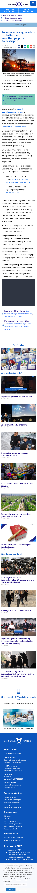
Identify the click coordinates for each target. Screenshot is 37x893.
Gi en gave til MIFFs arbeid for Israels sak (18, 698)
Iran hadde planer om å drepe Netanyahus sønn (14, 454)
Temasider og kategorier (12, 802)
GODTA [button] (11, 889)
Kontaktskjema (14, 754)
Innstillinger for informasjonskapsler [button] (16, 884)
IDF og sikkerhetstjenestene (21, 313)
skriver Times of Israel (16, 126)
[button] (31, 46)
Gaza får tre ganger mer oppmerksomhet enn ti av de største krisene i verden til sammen (17, 674)
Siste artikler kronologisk (12, 800)
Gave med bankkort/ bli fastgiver (19, 852)
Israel (4, 126)
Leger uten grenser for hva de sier (16, 397)
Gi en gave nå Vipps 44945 (9, 10)
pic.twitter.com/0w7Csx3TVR (18, 182)
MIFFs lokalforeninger (11, 821)
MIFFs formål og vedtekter (13, 824)
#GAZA (15, 179)
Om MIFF (7, 818)
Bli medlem (7, 816)
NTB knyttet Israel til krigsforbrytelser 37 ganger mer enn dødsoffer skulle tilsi (17, 580)
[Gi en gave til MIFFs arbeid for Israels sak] (18, 691)
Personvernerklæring (11, 829)
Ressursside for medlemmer (13, 826)
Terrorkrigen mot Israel (13, 316)
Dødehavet (8, 326)
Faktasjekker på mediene (12, 807)
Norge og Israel (9, 805)
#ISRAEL (26, 179)
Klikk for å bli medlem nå (27, 10)
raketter (7, 329)
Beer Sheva (8, 323)
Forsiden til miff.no (10, 797)
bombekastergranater (22, 323)
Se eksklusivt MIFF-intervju (14, 425)
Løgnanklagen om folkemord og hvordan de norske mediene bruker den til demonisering (17, 641)
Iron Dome (25, 326)
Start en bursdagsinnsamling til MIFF (20, 859)
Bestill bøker (18, 345)
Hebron (17, 326)
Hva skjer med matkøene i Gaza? (16, 610)
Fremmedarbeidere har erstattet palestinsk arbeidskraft (16, 515)
